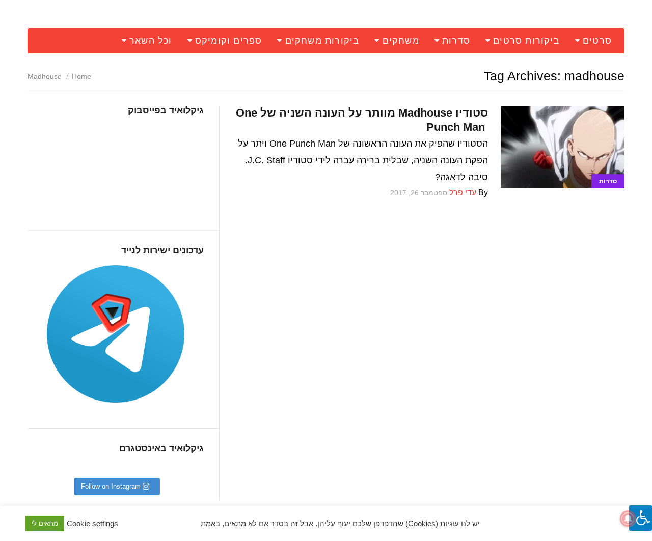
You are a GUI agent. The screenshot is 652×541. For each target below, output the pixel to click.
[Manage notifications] (628, 518)
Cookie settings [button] (92, 524)
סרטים (597, 41)
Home (81, 76)
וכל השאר (150, 41)
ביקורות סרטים (526, 41)
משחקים (401, 41)
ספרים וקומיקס (228, 41)
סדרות (456, 41)
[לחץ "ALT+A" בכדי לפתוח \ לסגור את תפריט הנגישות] (640, 518)
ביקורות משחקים (322, 41)
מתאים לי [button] (45, 523)
